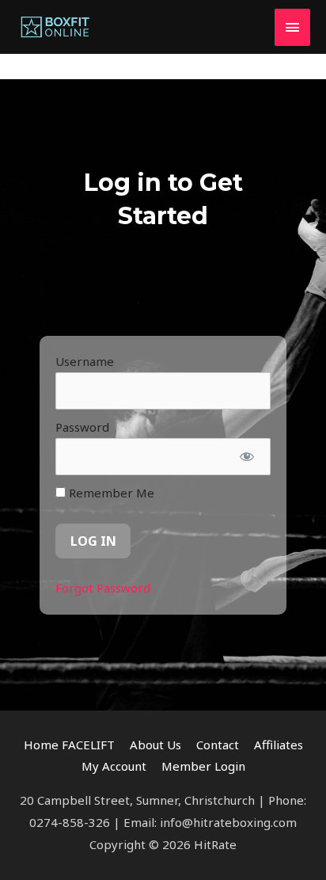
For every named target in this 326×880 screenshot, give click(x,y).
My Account (114, 766)
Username (84, 361)
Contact (217, 744)
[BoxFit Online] (55, 27)
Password (82, 427)
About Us (155, 744)
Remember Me (110, 493)
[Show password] (247, 457)
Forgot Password (102, 588)
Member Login (203, 766)
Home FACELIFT (69, 744)
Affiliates (278, 744)
